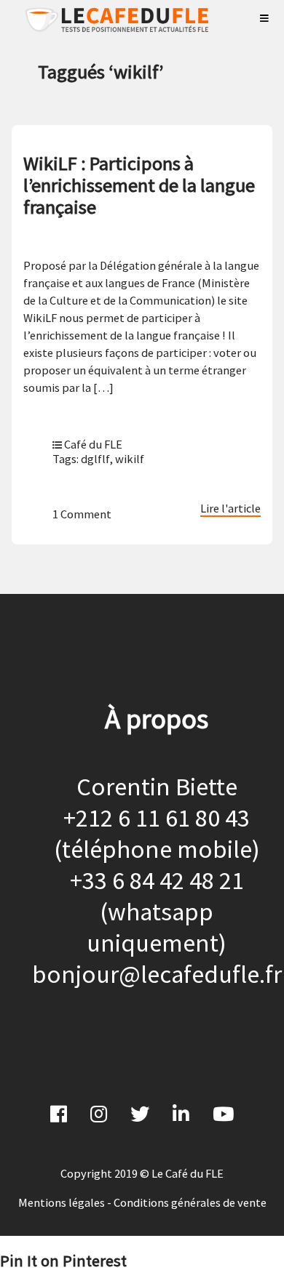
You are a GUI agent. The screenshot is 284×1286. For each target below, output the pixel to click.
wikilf (129, 458)
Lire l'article (230, 508)
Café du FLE (93, 444)
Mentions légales (61, 1202)
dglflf (95, 458)
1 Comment (81, 514)
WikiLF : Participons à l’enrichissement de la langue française (139, 185)
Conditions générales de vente (190, 1202)
